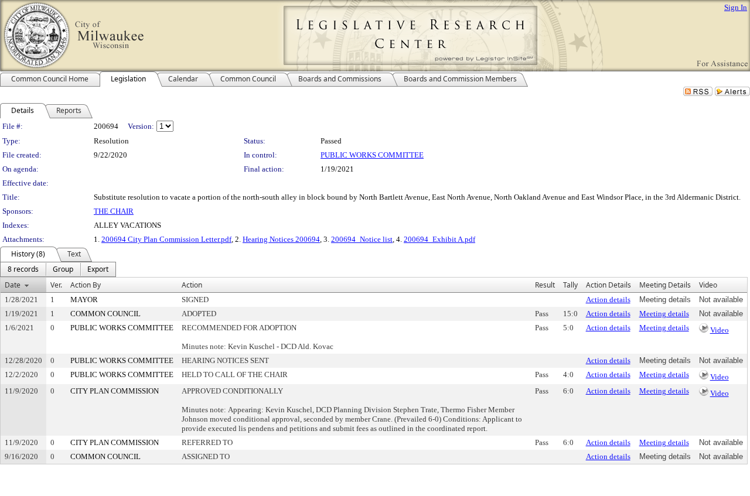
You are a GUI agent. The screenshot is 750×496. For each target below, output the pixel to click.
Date (13, 285)
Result (545, 285)
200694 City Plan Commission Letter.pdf (166, 239)
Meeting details (664, 313)
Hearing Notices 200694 (281, 239)
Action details (608, 299)
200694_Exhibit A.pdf (439, 239)
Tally (570, 285)
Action (192, 285)
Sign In (735, 7)
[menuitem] (23, 269)
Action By (85, 285)
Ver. (56, 285)
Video (719, 330)
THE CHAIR (114, 211)
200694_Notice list (362, 239)
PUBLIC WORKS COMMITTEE (372, 154)
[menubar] (58, 269)
